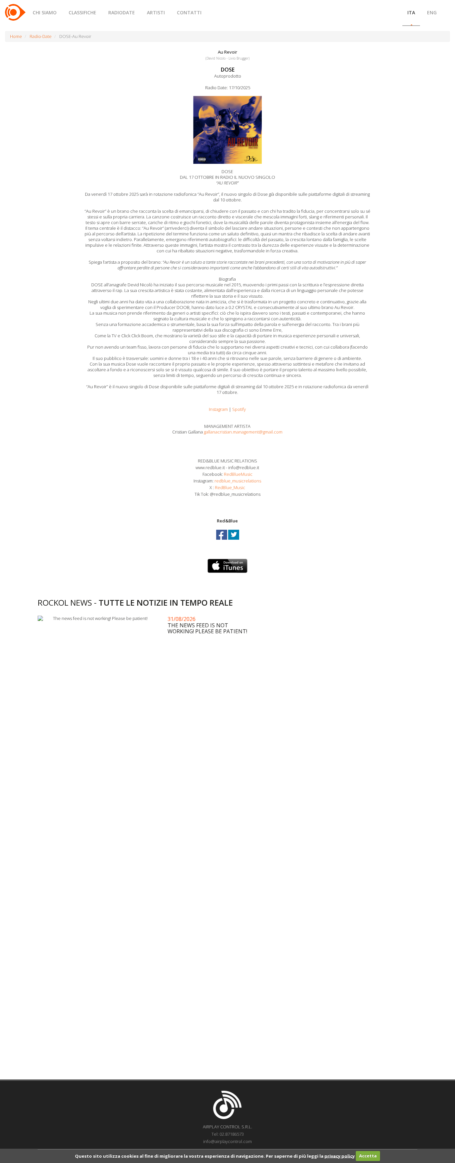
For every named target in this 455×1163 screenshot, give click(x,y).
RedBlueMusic (237, 474)
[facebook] (222, 541)
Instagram (218, 409)
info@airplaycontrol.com (227, 1141)
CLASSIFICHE (82, 12)
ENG (432, 12)
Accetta (368, 1156)
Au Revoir (227, 52)
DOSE (227, 69)
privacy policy (339, 1156)
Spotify (239, 409)
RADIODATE (121, 12)
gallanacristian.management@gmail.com (243, 432)
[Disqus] (227, 809)
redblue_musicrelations (238, 481)
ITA (411, 12)
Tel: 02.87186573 (228, 1134)
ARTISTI (156, 12)
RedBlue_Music (229, 487)
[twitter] (233, 541)
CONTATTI (189, 12)
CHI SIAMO (45, 12)
